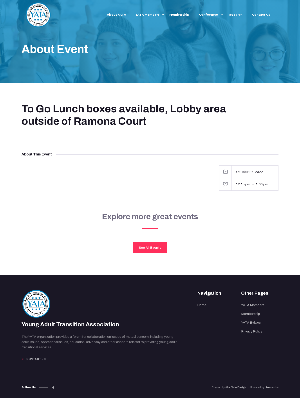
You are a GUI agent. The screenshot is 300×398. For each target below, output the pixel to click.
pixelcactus (271, 387)
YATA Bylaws (251, 322)
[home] (38, 14)
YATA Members (252, 305)
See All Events (150, 247)
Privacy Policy (251, 331)
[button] (147, 14)
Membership (179, 14)
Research (235, 14)
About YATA (116, 14)
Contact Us (261, 14)
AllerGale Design (235, 387)
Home (201, 305)
